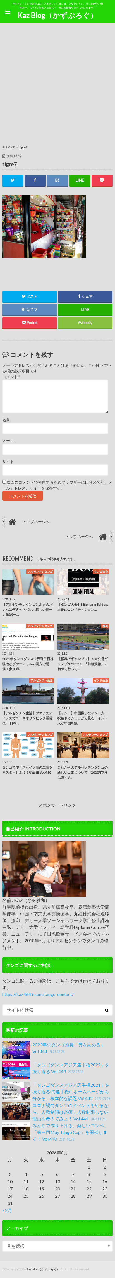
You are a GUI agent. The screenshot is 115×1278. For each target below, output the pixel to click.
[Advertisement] (57, 84)
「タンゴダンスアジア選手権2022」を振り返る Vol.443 (70, 1068)
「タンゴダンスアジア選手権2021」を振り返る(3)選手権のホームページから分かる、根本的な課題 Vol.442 (71, 1091)
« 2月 (7, 1210)
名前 (6, 420)
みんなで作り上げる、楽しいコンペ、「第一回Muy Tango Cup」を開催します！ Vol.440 (70, 1132)
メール (8, 440)
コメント (11, 377)
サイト (8, 461)
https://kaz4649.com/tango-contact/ (38, 994)
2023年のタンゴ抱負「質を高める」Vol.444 (68, 1048)
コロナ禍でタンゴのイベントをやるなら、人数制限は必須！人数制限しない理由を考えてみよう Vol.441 (70, 1112)
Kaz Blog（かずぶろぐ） (57, 15)
